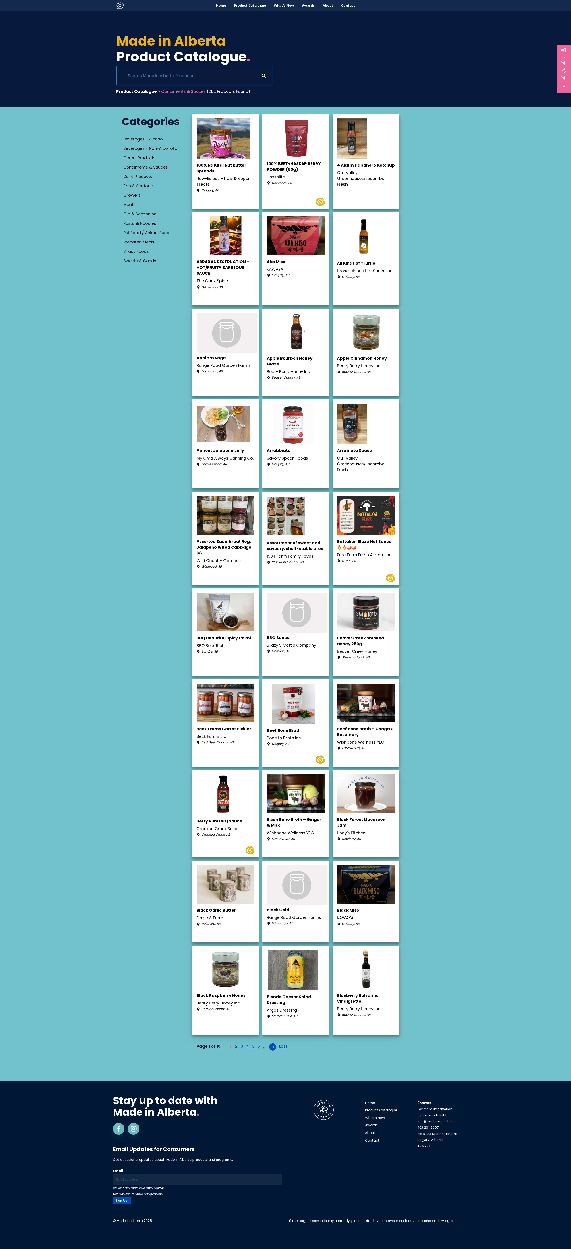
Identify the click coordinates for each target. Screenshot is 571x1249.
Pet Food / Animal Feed (146, 232)
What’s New (375, 1117)
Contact (372, 1140)
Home (370, 1103)
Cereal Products (139, 158)
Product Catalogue (136, 91)
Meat (128, 204)
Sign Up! (121, 1200)
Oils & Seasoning (140, 214)
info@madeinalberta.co (436, 1121)
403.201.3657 (428, 1127)
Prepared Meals (138, 242)
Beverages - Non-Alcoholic (150, 148)
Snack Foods (136, 251)
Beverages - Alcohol (143, 139)
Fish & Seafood (138, 186)
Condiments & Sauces (145, 167)
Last (283, 1046)
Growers (132, 195)
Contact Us (120, 1194)
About (370, 1132)
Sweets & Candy (139, 261)
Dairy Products (137, 176)
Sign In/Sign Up (564, 72)
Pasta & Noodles (139, 223)
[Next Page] (272, 1047)
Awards (371, 1125)
